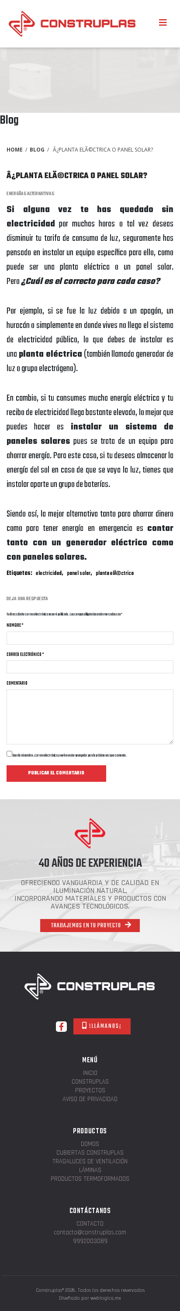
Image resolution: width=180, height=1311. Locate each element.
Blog (37, 149)
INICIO (90, 1073)
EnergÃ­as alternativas (30, 194)
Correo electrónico (25, 654)
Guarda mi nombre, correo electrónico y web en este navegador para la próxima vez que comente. (70, 755)
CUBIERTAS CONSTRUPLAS (90, 1153)
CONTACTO (90, 1224)
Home (15, 149)
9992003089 (90, 1241)
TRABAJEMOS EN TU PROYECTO (86, 926)
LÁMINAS (90, 1170)
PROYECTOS (90, 1091)
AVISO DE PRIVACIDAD (90, 1099)
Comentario (17, 683)
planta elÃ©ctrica (115, 573)
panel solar (78, 573)
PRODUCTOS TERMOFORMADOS (90, 1179)
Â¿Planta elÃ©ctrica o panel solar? (77, 176)
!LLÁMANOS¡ (104, 1026)
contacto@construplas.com (90, 1233)
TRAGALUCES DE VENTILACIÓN (90, 1162)
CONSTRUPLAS (90, 1082)
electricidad (49, 573)
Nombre (15, 625)
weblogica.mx (105, 1298)
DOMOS (90, 1144)
